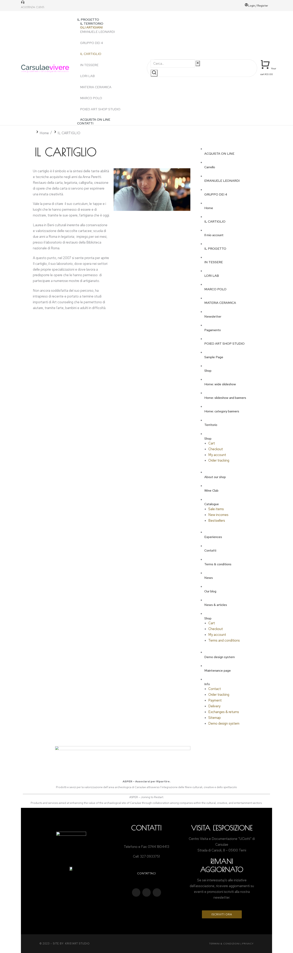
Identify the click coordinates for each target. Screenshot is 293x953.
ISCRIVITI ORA (221, 914)
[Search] (154, 73)
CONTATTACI (146, 873)
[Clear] (198, 63)
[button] (108, 14)
